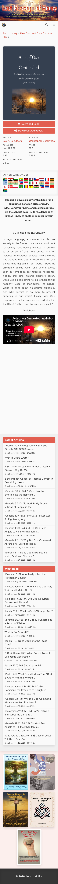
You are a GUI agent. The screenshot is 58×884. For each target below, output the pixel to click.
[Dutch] (42, 179)
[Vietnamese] (52, 187)
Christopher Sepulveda (42, 140)
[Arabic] (10, 179)
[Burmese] (21, 179)
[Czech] (36, 179)
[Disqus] (29, 390)
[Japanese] (36, 183)
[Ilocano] (21, 183)
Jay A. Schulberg (12, 140)
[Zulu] (5, 191)
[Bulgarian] (16, 179)
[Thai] (47, 187)
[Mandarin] (47, 183)
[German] (52, 179)
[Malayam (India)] (42, 183)
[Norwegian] (10, 187)
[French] (47, 179)
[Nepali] (5, 187)
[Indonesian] (26, 183)
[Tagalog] (42, 187)
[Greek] (5, 183)
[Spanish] (31, 187)
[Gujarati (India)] (10, 183)
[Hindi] (16, 183)
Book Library (10, 33)
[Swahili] (36, 187)
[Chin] (31, 179)
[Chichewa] (26, 179)
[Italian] (31, 183)
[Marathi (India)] (52, 183)
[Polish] (16, 187)
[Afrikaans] (5, 179)
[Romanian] (26, 187)
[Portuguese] (21, 187)
